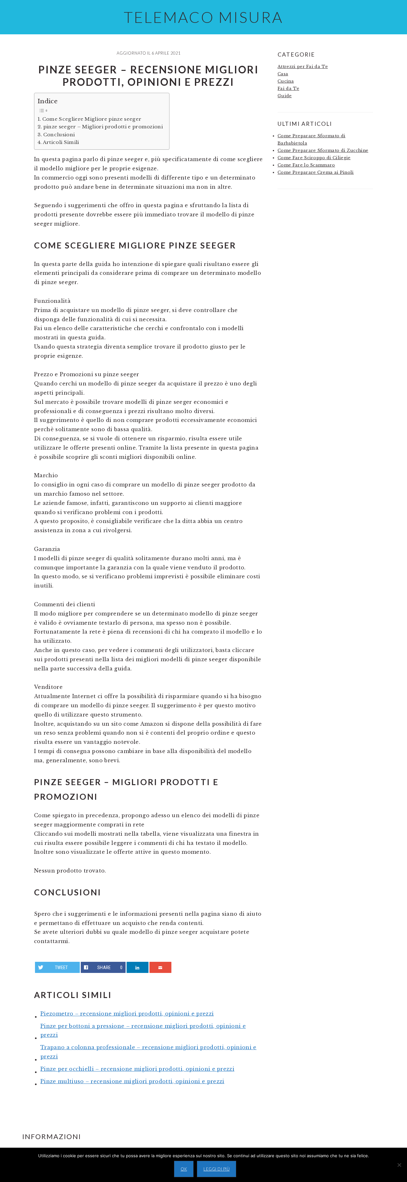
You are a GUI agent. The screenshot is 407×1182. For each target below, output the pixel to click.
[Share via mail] (160, 967)
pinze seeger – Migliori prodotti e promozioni (103, 127)
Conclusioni (59, 135)
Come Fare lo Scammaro (306, 165)
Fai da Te (288, 88)
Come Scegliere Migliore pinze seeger (91, 119)
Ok (184, 1169)
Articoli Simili (61, 142)
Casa (283, 73)
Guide (285, 95)
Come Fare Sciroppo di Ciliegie (314, 157)
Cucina (286, 81)
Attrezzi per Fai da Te (303, 66)
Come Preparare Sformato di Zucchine (323, 150)
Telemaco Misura (203, 17)
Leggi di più (217, 1169)
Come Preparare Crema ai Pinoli (316, 172)
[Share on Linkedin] (138, 967)
